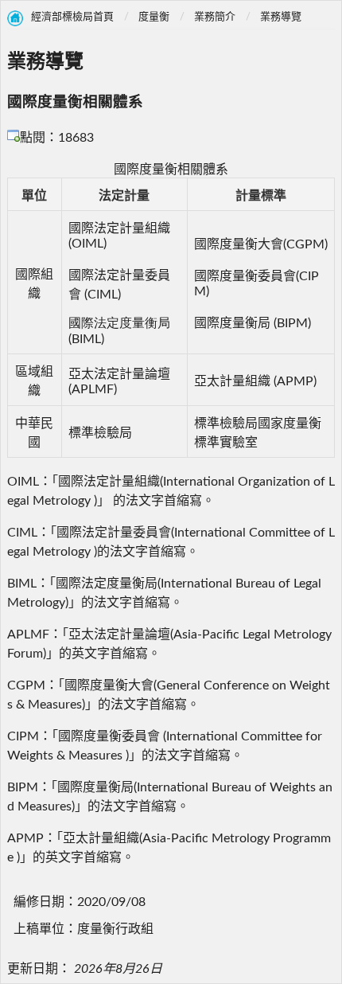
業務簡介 (214, 17)
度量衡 (153, 17)
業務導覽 (280, 17)
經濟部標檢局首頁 (72, 17)
